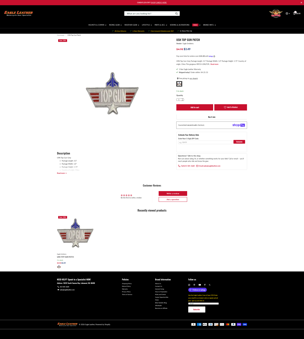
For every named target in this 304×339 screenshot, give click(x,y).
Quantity (179, 95)
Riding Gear (114, 25)
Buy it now (211, 117)
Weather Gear (130, 25)
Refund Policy (126, 286)
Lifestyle (146, 25)
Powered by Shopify (102, 324)
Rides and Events (160, 294)
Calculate (239, 141)
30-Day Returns (120, 31)
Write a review (173, 193)
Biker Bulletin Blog (161, 303)
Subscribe (196, 309)
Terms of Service (127, 294)
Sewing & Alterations (179, 25)
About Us (158, 283)
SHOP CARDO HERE (159, 3)
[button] (182, 100)
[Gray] (59, 266)
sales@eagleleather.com (67, 290)
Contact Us (158, 286)
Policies (125, 279)
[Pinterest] (194, 285)
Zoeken (176, 13)
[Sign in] (288, 13)
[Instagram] (189, 285)
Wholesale (158, 305)
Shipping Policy (127, 283)
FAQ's (157, 300)
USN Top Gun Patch (65, 257)
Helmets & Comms (96, 25)
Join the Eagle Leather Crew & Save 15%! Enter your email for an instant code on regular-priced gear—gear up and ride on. (203, 298)
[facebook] (204, 285)
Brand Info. (208, 25)
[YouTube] (200, 285)
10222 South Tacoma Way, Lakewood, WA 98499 (79, 283)
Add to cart (195, 107)
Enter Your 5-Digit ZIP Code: (188, 139)
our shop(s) (194, 78)
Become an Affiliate (161, 308)
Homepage (60, 35)
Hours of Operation (161, 292)
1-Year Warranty (138, 31)
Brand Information (163, 279)
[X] (209, 285)
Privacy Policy (126, 292)
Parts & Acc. (160, 25)
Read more (214, 64)
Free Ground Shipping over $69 (162, 31)
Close (301, 2)
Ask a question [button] (173, 199)
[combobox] (152, 13)
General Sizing (159, 289)
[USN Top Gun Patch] (75, 233)
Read (61, 173)
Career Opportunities (161, 297)
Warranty (125, 289)
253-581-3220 (64, 287)
